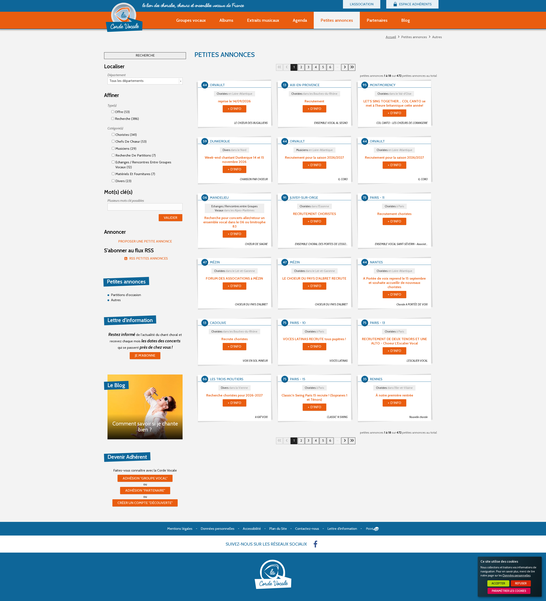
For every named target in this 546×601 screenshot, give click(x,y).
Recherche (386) (126, 119)
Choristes (234, 93)
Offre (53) (122, 112)
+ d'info (234, 109)
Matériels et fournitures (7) (135, 174)
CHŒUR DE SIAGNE (256, 244)
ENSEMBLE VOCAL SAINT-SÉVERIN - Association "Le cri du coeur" (403, 244)
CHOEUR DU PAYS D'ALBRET (251, 304)
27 (352, 67)
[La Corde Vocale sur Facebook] (315, 544)
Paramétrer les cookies (509, 590)
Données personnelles (516, 575)
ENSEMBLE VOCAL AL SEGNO (331, 123)
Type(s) (112, 105)
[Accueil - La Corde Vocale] (124, 17)
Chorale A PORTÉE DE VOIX (412, 304)
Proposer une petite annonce (145, 241)
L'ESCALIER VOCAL (417, 360)
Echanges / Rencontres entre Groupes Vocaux (234, 208)
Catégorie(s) (115, 128)
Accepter (498, 583)
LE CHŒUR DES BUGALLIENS (251, 123)
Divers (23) (123, 181)
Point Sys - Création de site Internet (372, 528)
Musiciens (314, 150)
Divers (234, 150)
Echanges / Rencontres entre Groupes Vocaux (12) (143, 164)
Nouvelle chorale (418, 417)
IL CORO (343, 179)
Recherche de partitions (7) (135, 155)
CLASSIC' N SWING (337, 417)
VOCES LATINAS (339, 360)
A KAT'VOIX (261, 417)
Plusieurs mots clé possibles (125, 201)
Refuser (521, 583)
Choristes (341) (126, 135)
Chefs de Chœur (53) (131, 141)
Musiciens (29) (125, 149)
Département (116, 75)
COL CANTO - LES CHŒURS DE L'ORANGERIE (402, 123)
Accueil (391, 37)
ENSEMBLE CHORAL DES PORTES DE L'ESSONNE (323, 244)
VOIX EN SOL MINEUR (255, 360)
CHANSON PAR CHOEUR (254, 179)
